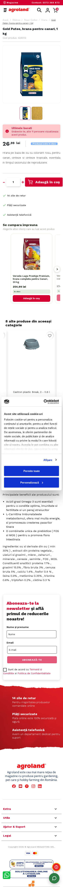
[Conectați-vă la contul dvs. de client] (48, 10)
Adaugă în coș (47, 182)
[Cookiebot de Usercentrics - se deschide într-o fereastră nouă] (44, 401)
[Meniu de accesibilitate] (56, 867)
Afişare (47, 459)
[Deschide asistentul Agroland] (54, 878)
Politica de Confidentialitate (34, 673)
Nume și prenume (18, 627)
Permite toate (31, 470)
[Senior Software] (31, 883)
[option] (31, 373)
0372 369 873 (51, 2)
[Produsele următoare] (57, 269)
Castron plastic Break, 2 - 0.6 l (31, 392)
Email (10, 642)
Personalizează (29, 482)
